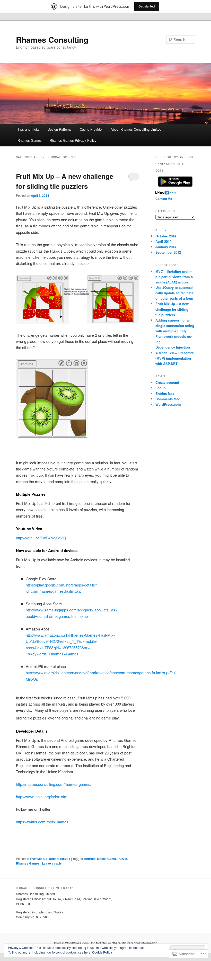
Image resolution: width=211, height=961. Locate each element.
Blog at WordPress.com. (72, 943)
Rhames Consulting (52, 39)
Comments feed (167, 398)
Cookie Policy (102, 952)
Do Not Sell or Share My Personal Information (124, 943)
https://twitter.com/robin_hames (42, 821)
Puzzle (122, 858)
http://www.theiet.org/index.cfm (41, 796)
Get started (146, 6)
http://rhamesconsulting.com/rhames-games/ (53, 784)
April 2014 (163, 241)
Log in (160, 387)
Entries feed (164, 393)
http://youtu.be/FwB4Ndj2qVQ (41, 537)
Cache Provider (91, 129)
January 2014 (165, 246)
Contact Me (163, 198)
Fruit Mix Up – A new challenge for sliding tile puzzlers (172, 309)
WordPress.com (168, 404)
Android (89, 858)
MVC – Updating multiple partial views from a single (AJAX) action (174, 276)
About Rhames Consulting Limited (136, 129)
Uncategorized (59, 858)
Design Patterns (60, 129)
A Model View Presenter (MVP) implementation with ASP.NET (174, 358)
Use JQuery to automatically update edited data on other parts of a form (174, 293)
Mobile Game (106, 858)
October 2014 (165, 236)
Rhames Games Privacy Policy (73, 140)
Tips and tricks (28, 129)
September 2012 (168, 252)
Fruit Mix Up (38, 858)
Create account (167, 382)
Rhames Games (29, 140)
